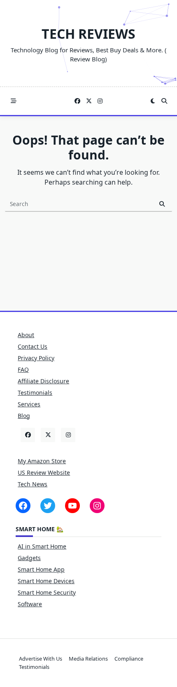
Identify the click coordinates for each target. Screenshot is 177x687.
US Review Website (44, 472)
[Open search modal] (164, 101)
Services (29, 404)
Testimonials (35, 392)
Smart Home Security (47, 592)
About (26, 335)
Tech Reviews (88, 33)
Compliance (128, 658)
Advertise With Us (40, 658)
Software (30, 604)
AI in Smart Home (42, 546)
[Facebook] (77, 101)
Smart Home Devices (46, 581)
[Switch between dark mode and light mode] (152, 101)
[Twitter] (89, 101)
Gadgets (29, 558)
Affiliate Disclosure (43, 381)
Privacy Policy (36, 358)
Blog (24, 416)
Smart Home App (41, 569)
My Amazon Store (42, 461)
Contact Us (32, 346)
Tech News (32, 484)
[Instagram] (100, 101)
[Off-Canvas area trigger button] (13, 101)
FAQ (23, 369)
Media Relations (88, 658)
